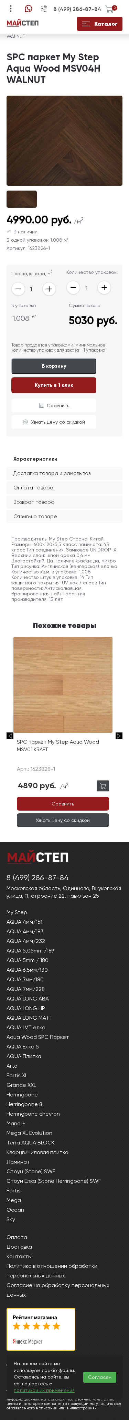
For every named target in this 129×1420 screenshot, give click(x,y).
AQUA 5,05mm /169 (30, 950)
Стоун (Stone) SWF (31, 1171)
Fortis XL (17, 1075)
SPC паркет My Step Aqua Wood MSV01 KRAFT (58, 746)
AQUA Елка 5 (23, 1046)
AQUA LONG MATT (30, 1018)
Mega (14, 1200)
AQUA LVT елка (26, 1027)
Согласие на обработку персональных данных (58, 1290)
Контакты (19, 1256)
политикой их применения (44, 1390)
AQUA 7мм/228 (26, 989)
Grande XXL (21, 1085)
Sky (11, 1219)
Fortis (14, 1190)
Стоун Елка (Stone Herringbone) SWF (54, 1181)
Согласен (99, 1377)
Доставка (19, 1246)
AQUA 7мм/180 (25, 979)
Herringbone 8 (24, 1104)
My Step (17, 912)
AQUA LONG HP (26, 1008)
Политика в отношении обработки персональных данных (52, 1271)
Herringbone (22, 1094)
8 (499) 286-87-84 (77, 9)
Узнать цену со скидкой (58, 422)
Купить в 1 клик (54, 385)
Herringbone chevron (33, 1113)
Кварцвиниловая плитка (37, 1152)
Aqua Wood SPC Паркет (38, 1037)
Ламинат (18, 1161)
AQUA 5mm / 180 (28, 960)
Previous (10, 735)
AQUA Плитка (24, 1056)
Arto (12, 1066)
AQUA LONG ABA (28, 998)
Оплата (17, 1237)
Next (119, 735)
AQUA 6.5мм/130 (27, 970)
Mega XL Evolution (29, 1133)
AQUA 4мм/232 (26, 941)
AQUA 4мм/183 (25, 931)
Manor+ (16, 1123)
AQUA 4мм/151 (24, 922)
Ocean (15, 1209)
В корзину (54, 366)
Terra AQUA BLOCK (31, 1142)
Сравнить (58, 405)
